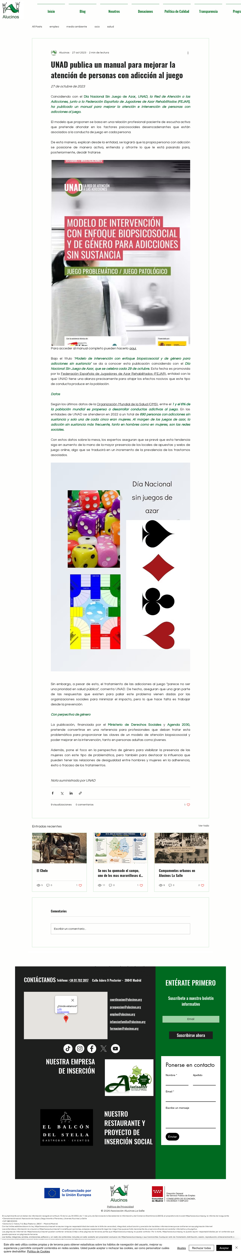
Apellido (197, 1075)
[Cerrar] (236, 1248)
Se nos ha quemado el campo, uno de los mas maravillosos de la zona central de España (120, 873)
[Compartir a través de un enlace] (80, 793)
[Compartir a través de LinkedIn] (71, 793)
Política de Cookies (38, 1251)
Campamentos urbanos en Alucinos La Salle (177, 873)
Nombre (171, 1075)
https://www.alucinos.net (45, 1226)
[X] (103, 1048)
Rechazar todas (201, 1248)
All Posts (37, 26)
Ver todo (203, 825)
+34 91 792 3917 (78, 980)
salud (110, 26)
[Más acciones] (188, 52)
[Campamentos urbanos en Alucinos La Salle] (181, 848)
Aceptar (224, 1248)
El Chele (42, 870)
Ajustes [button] (181, 1248)
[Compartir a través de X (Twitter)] (62, 793)
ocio (97, 26)
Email (170, 1091)
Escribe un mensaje (177, 1107)
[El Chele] (59, 848)
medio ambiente (76, 26)
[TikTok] (67, 1048)
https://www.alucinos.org (195, 1216)
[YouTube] (115, 1048)
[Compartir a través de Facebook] (52, 793)
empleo (54, 26)
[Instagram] (79, 1048)
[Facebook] (91, 1048)
